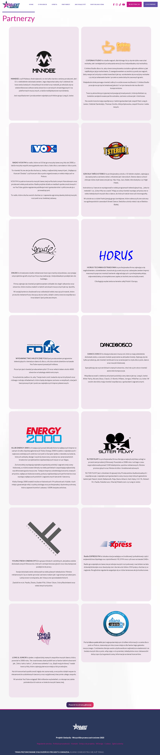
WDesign (99, 743)
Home (31, 4)
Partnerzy (66, 4)
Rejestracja (134, 4)
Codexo (107, 743)
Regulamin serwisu (44, 743)
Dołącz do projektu (87, 743)
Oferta (54, 4)
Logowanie (150, 4)
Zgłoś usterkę (117, 743)
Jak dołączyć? (80, 4)
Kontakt (74, 743)
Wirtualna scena (97, 4)
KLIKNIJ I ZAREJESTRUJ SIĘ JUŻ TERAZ (72, 752)
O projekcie (42, 4)
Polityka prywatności (61, 743)
